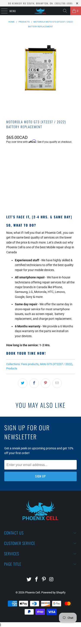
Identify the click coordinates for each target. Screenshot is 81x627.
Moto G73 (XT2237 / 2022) (56, 364)
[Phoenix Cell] (40, 10)
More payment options (40, 196)
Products (11, 368)
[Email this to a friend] (57, 383)
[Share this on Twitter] (22, 383)
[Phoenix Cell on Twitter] (29, 580)
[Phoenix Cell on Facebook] (36, 580)
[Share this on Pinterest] (45, 383)
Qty (8, 153)
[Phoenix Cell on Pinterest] (44, 580)
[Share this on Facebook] (34, 383)
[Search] (65, 10)
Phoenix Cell (32, 592)
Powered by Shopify (53, 592)
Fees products (30, 364)
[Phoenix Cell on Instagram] (51, 580)
